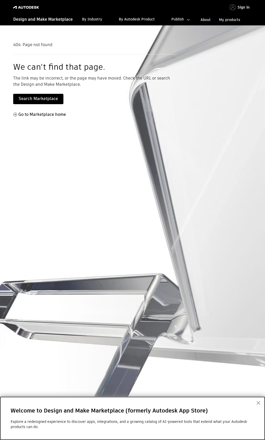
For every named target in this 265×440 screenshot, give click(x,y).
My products (229, 19)
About (206, 19)
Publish (177, 19)
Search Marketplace (38, 99)
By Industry (92, 19)
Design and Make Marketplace (43, 19)
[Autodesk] (26, 7)
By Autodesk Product (137, 19)
